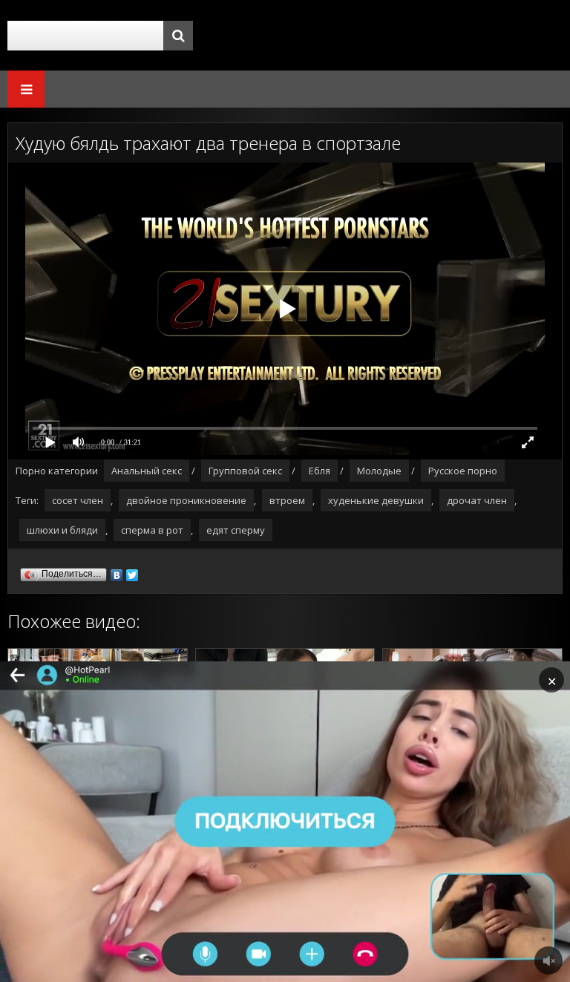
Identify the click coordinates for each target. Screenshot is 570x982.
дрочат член (477, 500)
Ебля (319, 470)
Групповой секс (245, 470)
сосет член (77, 500)
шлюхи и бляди (62, 530)
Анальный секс (146, 470)
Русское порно (462, 470)
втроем (287, 500)
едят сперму (235, 530)
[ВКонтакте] (117, 571)
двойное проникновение (186, 500)
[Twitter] (132, 571)
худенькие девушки (376, 500)
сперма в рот (152, 530)
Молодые (379, 470)
